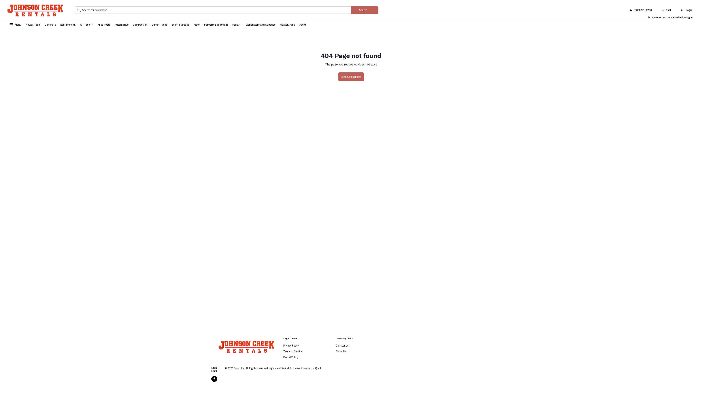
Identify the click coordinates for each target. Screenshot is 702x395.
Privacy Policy (291, 345)
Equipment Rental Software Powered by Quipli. (295, 368)
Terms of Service (293, 351)
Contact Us (342, 345)
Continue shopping (351, 76)
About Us (341, 351)
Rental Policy (290, 357)
